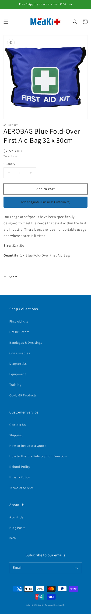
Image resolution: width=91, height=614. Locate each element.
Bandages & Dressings (25, 342)
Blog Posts (17, 528)
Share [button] (13, 277)
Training (15, 384)
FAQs (13, 538)
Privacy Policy (19, 477)
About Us (16, 517)
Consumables (19, 353)
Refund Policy (19, 467)
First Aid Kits (18, 321)
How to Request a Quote (27, 446)
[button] (6, 22)
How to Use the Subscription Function (38, 456)
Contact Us (17, 425)
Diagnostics (18, 363)
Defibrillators (19, 332)
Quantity (9, 164)
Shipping (16, 435)
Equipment (17, 374)
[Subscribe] (76, 567)
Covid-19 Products (23, 395)
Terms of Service (21, 488)
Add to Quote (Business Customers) (45, 202)
